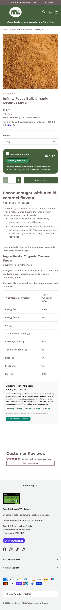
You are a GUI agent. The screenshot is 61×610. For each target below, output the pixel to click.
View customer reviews (18, 418)
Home (5, 30)
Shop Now (48, 22)
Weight (6, 135)
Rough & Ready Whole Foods (20, 603)
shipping (16, 118)
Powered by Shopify (40, 603)
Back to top (29, 485)
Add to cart (41, 180)
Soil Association (34, 520)
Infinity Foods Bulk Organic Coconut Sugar (26, 30)
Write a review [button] (30, 463)
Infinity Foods (9, 93)
